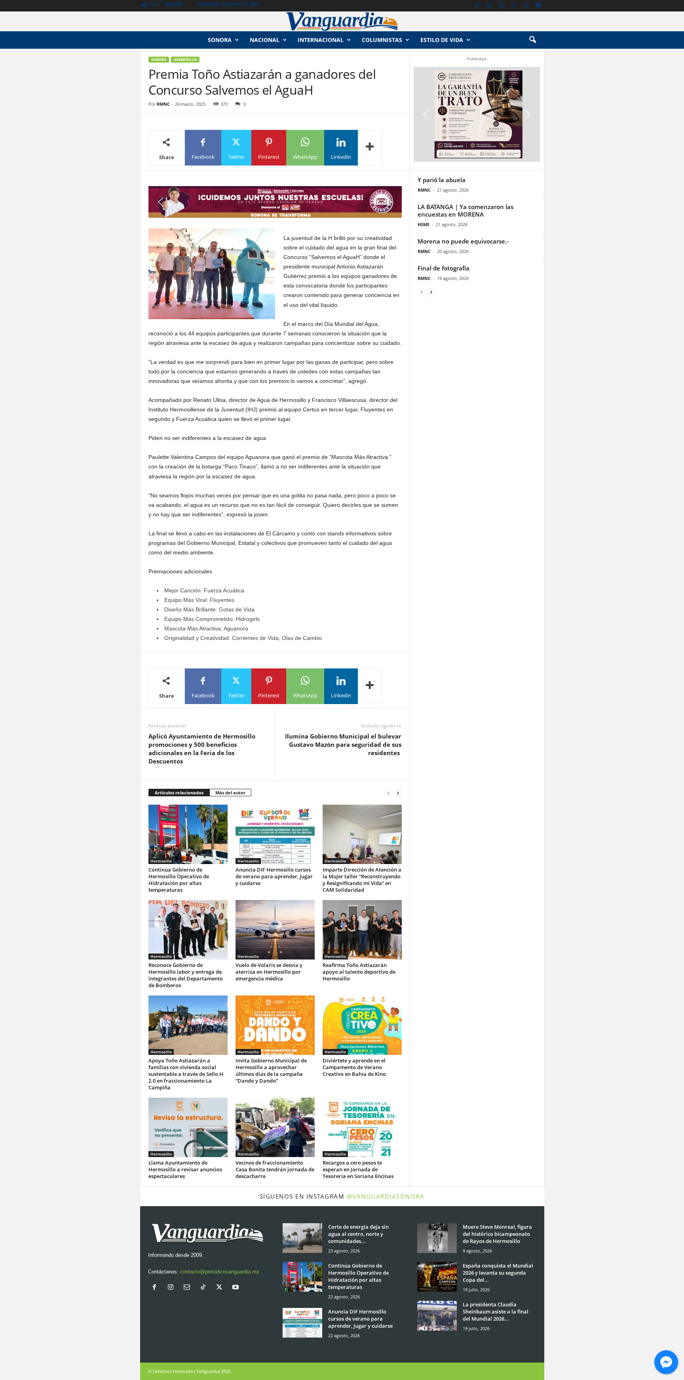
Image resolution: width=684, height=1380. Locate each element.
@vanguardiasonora (386, 1196)
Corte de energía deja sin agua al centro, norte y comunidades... (358, 1234)
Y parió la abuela (442, 180)
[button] (532, 40)
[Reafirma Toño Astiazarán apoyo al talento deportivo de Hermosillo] (362, 929)
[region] (275, 202)
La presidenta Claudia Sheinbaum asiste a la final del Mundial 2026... (495, 1311)
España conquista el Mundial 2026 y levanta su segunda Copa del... (498, 1272)
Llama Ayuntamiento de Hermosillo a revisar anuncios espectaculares (185, 1169)
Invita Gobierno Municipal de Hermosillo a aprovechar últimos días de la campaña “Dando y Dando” (271, 1070)
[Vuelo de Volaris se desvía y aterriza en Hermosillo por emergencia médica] (275, 929)
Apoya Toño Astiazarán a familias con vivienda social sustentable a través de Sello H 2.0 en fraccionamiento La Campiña (185, 1074)
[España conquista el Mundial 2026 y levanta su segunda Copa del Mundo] (437, 1277)
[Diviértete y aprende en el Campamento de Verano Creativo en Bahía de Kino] (362, 1025)
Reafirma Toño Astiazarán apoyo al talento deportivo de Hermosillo (359, 971)
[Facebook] (477, 5)
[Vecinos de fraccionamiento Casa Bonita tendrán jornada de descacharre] (275, 1127)
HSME (423, 224)
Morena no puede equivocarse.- (463, 241)
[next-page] (398, 793)
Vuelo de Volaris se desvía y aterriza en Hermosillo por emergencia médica (269, 971)
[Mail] (501, 5)
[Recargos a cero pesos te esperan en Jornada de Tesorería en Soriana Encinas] (362, 1127)
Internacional (321, 40)
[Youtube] (538, 5)
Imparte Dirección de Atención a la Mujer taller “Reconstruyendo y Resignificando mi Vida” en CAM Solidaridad (362, 879)
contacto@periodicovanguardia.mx (219, 1272)
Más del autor (230, 793)
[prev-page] (388, 793)
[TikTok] (514, 5)
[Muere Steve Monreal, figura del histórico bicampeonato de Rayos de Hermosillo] (437, 1238)
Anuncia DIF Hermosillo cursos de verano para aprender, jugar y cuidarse (274, 876)
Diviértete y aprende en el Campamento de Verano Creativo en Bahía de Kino (354, 1067)
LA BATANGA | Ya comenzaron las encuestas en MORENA (465, 210)
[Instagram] (489, 5)
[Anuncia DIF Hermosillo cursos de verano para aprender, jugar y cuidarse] (275, 834)
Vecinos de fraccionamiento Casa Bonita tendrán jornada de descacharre (275, 1169)
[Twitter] (526, 5)
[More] (370, 148)
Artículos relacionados (179, 793)
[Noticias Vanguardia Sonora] (342, 21)
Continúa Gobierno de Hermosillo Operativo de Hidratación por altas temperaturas (178, 879)
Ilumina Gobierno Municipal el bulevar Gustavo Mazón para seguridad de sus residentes (343, 744)
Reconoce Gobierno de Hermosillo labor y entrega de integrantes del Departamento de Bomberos (185, 975)
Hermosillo (185, 59)
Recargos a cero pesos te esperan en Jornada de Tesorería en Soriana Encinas (358, 1169)
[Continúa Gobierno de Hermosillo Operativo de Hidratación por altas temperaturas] (188, 834)
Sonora (220, 40)
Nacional (264, 40)
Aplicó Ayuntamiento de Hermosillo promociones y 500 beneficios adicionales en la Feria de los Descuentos (201, 748)
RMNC (163, 104)
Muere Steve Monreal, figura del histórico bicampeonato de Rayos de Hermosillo (497, 1234)
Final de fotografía (443, 268)
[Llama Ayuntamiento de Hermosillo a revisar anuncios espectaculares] (188, 1127)
